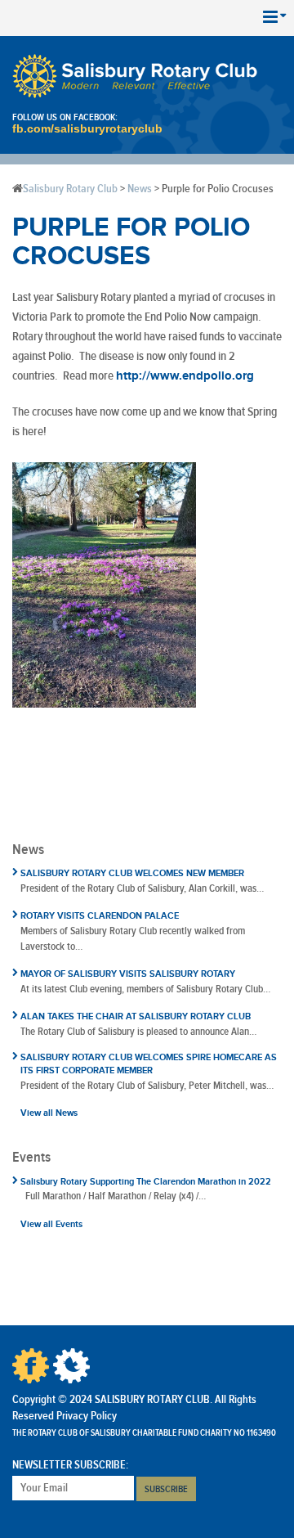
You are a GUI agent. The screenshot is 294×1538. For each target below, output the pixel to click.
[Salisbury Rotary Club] (134, 76)
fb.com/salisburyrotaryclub (87, 128)
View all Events (51, 1224)
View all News (49, 1113)
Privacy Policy (86, 1416)
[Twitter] (71, 1365)
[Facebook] (30, 1365)
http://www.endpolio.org (185, 376)
